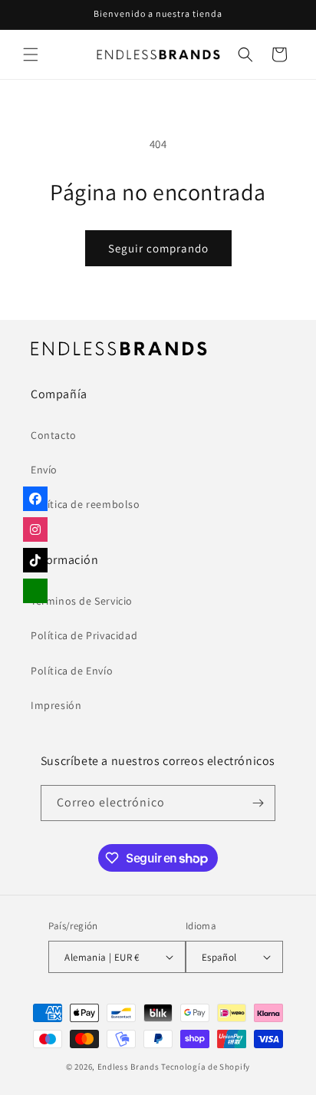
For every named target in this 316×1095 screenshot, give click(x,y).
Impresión (56, 705)
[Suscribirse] (258, 803)
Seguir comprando (158, 248)
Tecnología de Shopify (205, 1066)
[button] (31, 54)
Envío (44, 470)
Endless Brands (128, 1066)
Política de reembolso (85, 504)
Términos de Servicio (82, 601)
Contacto (54, 435)
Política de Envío (72, 671)
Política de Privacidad (84, 635)
